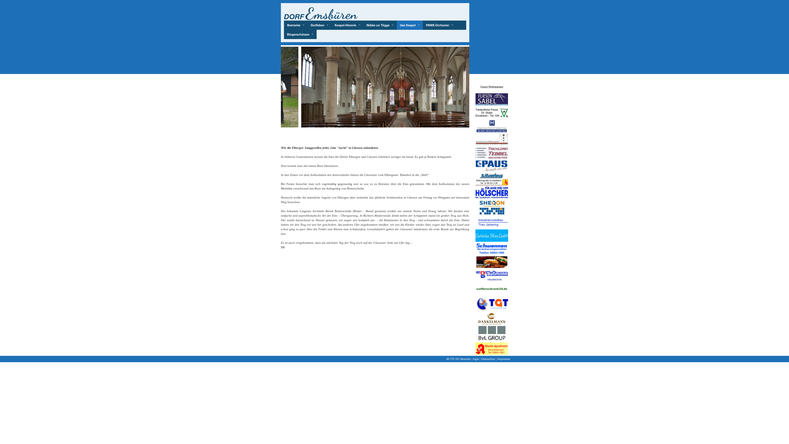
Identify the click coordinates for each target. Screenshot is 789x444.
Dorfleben (317, 25)
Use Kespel (408, 25)
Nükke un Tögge (378, 25)
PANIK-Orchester (437, 25)
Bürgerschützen (298, 34)
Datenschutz (488, 359)
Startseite (293, 25)
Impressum (503, 359)
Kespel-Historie (345, 25)
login (476, 359)
